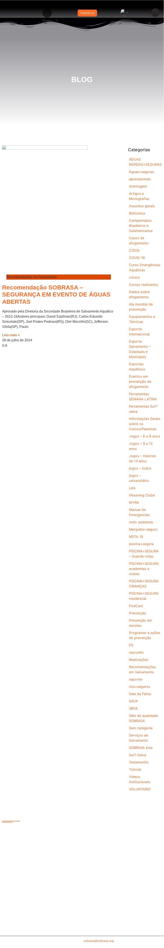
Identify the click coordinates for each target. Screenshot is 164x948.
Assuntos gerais (142, 206)
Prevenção (137, 613)
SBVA (133, 708)
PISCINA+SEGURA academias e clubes (144, 568)
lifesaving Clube (142, 495)
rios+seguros (139, 686)
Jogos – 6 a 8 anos (144, 436)
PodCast (136, 606)
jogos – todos (140, 468)
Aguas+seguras (141, 172)
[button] (47, 13)
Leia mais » (11, 335)
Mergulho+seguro (143, 529)
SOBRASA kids (140, 747)
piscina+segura (141, 544)
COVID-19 (137, 257)
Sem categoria (140, 728)
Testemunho (139, 762)
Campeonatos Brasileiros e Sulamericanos (140, 225)
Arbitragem (138, 186)
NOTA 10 (136, 536)
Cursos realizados (143, 284)
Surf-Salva (137, 755)
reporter (135, 679)
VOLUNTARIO (140, 789)
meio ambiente (141, 522)
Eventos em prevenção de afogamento (140, 381)
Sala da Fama (140, 694)
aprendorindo (140, 179)
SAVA (133, 701)
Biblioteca (137, 213)
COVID (134, 250)
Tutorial (135, 769)
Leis (132, 488)
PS (131, 645)
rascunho (136, 652)
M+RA (134, 502)
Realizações (138, 659)
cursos (134, 277)
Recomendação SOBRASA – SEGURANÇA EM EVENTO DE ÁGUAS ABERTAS (56, 294)
